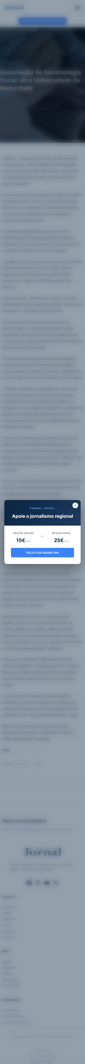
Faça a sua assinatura (42, 552)
